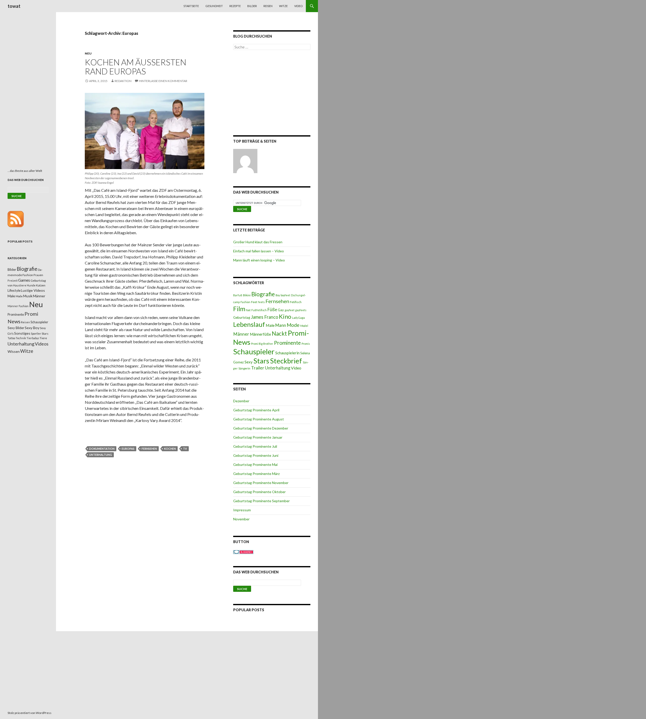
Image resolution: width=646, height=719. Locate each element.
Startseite (191, 6)
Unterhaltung (100, 454)
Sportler (36, 333)
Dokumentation (102, 448)
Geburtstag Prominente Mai (255, 464)
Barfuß (237, 295)
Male (270, 325)
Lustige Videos (33, 290)
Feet (254, 302)
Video (298, 6)
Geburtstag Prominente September (261, 501)
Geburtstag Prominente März (256, 473)
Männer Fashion (18, 306)
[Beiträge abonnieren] (16, 219)
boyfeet (285, 295)
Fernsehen (149, 448)
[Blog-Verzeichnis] (243, 551)
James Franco (264, 317)
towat (14, 6)
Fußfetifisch (259, 310)
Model (304, 325)
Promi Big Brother (262, 343)
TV (185, 448)
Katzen (40, 285)
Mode (293, 325)
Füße (272, 309)
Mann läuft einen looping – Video (259, 260)
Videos (41, 344)
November (241, 519)
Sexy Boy (32, 328)
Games (24, 280)
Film (239, 308)
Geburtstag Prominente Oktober (259, 492)
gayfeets (300, 310)
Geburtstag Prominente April (256, 410)
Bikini (247, 295)
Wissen (14, 351)
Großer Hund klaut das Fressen (257, 242)
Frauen (38, 275)
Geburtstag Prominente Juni (255, 455)
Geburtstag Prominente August (258, 419)
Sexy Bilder (16, 328)
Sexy (249, 362)
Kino (285, 316)
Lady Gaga (298, 317)
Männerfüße (260, 334)
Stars (261, 361)
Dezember (241, 401)
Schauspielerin (287, 353)
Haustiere (19, 285)
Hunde (31, 285)
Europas (128, 448)
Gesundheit (214, 6)
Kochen (170, 448)
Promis (306, 343)
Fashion (245, 302)
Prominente (287, 343)
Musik (28, 296)
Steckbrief (286, 361)
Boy (278, 295)
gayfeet (289, 310)
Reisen (268, 6)
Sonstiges (22, 333)
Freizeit (13, 280)
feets (261, 302)
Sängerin (244, 368)
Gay (281, 310)
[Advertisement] (271, 93)
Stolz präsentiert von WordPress (29, 713)
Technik (21, 338)
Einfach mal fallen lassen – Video (258, 251)
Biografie (263, 294)
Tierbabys (32, 338)
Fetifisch (296, 302)
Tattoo (11, 338)
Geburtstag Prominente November (260, 483)
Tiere (43, 338)
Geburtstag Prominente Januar (257, 437)
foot (248, 310)
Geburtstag (241, 317)
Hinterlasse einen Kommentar (163, 81)
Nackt (279, 333)
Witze (283, 6)
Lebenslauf (249, 324)
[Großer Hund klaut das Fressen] (245, 161)
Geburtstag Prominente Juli (255, 446)
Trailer (257, 367)
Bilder (252, 6)
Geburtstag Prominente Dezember (260, 428)
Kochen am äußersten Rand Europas (135, 66)
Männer (241, 334)
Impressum (242, 510)
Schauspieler (254, 351)
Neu (88, 53)
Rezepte (235, 6)
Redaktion (123, 81)
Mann (280, 325)
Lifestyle (14, 290)
